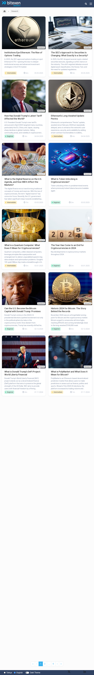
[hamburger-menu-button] (91, 4)
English (19, 672)
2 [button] (44, 664)
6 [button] (53, 664)
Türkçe (9, 672)
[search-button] (86, 3)
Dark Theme (35, 672)
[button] (57, 664)
